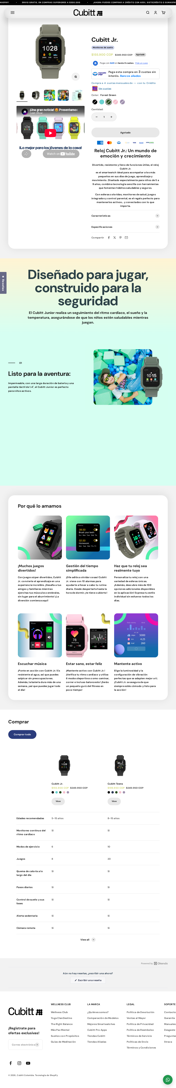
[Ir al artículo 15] (49, 96)
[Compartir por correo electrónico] (126, 237)
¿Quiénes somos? (98, 1012)
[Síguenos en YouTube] (28, 1063)
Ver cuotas (104, 88)
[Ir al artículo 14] (35, 96)
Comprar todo (22, 734)
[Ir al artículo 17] (77, 96)
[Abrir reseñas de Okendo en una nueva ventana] (154, 963)
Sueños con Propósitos (65, 1035)
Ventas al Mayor (136, 1018)
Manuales (170, 1024)
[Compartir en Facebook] (109, 237)
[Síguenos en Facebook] (10, 1063)
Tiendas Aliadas (96, 1041)
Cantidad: (97, 109)
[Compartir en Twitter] (115, 237)
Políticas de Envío (137, 1041)
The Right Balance (62, 1024)
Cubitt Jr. (57, 783)
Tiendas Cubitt (96, 1035)
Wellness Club (59, 1012)
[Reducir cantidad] (97, 117)
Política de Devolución (140, 1012)
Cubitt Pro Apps (97, 1029)
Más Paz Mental (60, 1029)
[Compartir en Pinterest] (120, 237)
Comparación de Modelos (102, 1018)
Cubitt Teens (115, 783)
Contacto (170, 1012)
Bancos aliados (130, 76)
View (58, 801)
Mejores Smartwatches (101, 1024)
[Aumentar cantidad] (111, 117)
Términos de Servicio (139, 1035)
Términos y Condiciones (141, 1047)
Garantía (169, 1018)
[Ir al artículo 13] (22, 96)
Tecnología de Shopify (46, 1075)
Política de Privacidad (140, 1024)
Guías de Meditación (63, 1041)
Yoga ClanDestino (61, 1018)
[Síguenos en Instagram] (19, 1063)
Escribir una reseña (91, 981)
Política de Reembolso (140, 1029)
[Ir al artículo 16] (63, 96)
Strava (168, 1041)
